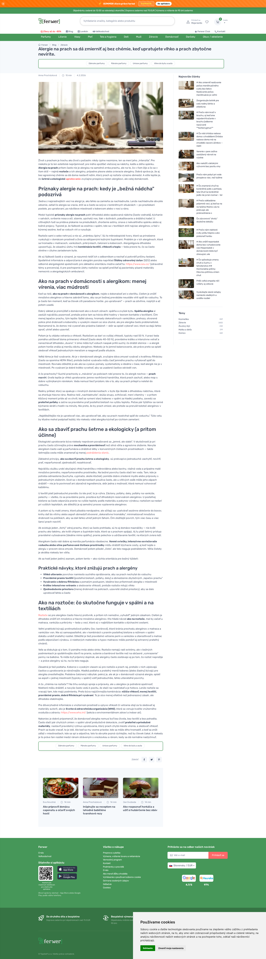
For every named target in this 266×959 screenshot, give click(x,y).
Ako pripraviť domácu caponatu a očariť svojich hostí (59, 810)
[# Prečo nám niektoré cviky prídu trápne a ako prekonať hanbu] (186, 233)
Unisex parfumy (140, 63)
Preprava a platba (111, 853)
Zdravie (64, 45)
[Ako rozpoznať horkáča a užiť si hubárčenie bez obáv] (140, 788)
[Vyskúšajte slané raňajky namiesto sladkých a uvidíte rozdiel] (186, 295)
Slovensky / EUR (182, 865)
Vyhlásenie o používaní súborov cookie (122, 877)
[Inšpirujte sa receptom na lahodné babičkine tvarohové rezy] (100, 788)
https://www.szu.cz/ (138, 264)
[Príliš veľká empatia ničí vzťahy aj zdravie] (186, 283)
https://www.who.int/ (73, 712)
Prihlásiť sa (218, 855)
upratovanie (73, 178)
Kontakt (221, 31)
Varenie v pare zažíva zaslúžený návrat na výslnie (206, 154)
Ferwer (44, 45)
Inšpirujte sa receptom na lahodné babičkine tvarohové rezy (99, 810)
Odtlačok (107, 884)
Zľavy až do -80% (52, 31)
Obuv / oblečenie (213, 36)
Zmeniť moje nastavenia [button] (170, 948)
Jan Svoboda (129, 802)
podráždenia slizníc (97, 452)
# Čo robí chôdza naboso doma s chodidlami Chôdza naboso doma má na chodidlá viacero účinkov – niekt (209, 139)
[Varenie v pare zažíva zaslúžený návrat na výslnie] (186, 154)
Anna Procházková (47, 75)
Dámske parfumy (97, 63)
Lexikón (84, 31)
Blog (70, 31)
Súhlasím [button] (148, 948)
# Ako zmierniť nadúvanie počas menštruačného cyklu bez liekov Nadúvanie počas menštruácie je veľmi (208, 88)
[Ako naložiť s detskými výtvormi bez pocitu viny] (186, 166)
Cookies (107, 887)
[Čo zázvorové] (186, 221)
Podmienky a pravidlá (113, 867)
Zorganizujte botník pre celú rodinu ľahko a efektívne (207, 103)
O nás (41, 853)
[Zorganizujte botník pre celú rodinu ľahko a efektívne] (186, 103)
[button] (67, 869)
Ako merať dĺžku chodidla (115, 873)
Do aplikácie (164, 3)
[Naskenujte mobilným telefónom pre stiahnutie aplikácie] (46, 873)
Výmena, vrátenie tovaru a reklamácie (121, 856)
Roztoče (43, 615)
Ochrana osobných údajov (116, 880)
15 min (68, 75)
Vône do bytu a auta (163, 63)
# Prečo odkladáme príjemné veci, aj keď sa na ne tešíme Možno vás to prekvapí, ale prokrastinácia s (209, 207)
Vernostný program (112, 859)
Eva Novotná (49, 802)
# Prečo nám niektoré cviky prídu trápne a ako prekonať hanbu (208, 233)
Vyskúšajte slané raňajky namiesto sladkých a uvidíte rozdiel (208, 295)
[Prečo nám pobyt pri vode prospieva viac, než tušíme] (186, 177)
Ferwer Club (203, 31)
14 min (67, 802)
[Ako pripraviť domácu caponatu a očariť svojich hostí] (60, 788)
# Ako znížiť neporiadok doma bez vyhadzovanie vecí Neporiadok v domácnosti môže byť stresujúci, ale (208, 247)
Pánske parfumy (118, 63)
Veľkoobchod (102, 31)
